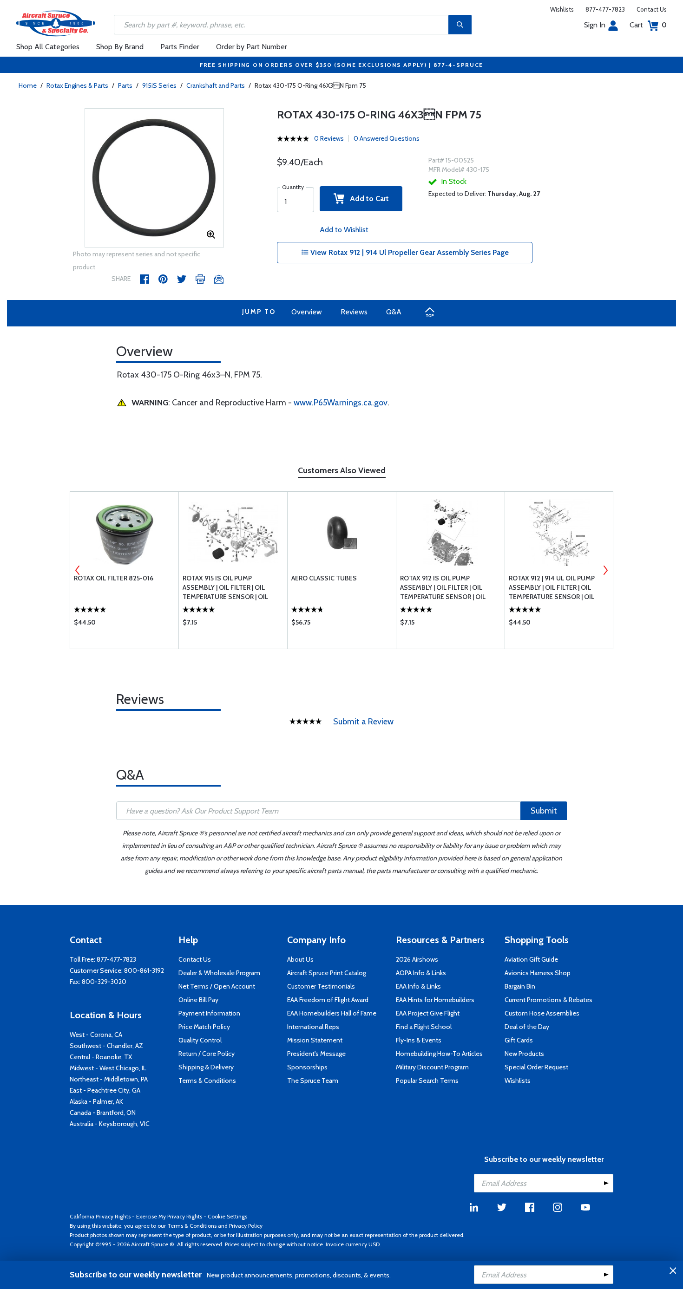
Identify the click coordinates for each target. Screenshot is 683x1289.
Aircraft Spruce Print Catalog (326, 973)
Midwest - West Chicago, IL (108, 1068)
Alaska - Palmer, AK (96, 1101)
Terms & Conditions (207, 1080)
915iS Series (159, 85)
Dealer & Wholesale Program (219, 973)
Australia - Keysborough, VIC (110, 1124)
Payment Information (209, 1013)
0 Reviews (329, 138)
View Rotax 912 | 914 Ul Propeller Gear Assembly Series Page (409, 252)
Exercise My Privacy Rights (169, 1216)
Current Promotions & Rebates (548, 1000)
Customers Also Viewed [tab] (342, 470)
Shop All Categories (47, 46)
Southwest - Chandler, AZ (106, 1046)
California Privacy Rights (100, 1216)
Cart (648, 24)
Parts (125, 85)
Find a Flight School (424, 1026)
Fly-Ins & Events (418, 1040)
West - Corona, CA (96, 1034)
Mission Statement (314, 1040)
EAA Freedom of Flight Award (327, 1000)
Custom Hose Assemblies (542, 1013)
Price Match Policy (204, 1026)
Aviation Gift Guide (531, 959)
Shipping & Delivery (206, 1067)
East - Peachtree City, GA (105, 1090)
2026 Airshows (417, 959)
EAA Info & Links (418, 986)
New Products (524, 1053)
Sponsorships (307, 1067)
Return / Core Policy (206, 1053)
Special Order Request (536, 1067)
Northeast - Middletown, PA (109, 1079)
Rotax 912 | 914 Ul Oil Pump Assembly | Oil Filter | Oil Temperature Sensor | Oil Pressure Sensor (552, 587)
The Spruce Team (312, 1080)
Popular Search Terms (427, 1080)
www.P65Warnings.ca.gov (340, 402)
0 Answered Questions (387, 138)
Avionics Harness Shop (538, 973)
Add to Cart (366, 198)
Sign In (594, 24)
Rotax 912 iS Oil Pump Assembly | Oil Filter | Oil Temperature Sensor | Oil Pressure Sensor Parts (443, 587)
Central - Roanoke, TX (101, 1057)
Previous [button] (77, 570)
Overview (306, 311)
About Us (300, 959)
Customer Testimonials (321, 986)
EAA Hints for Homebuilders (435, 1000)
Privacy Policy (246, 1225)
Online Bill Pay (198, 1000)
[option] (154, 178)
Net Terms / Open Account (216, 986)
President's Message (316, 1053)
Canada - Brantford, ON (103, 1112)
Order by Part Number (251, 46)
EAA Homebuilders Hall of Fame (331, 1013)
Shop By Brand (120, 46)
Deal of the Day (527, 1026)
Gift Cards (519, 1040)
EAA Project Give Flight (428, 1013)
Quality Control (200, 1040)
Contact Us (652, 9)
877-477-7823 (605, 9)
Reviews (354, 311)
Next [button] (605, 570)
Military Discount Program (432, 1067)
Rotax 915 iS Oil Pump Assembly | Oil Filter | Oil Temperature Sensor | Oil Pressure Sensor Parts (225, 587)
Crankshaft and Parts (215, 85)
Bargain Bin (520, 986)
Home (28, 85)
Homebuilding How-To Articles (439, 1053)
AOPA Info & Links (421, 973)
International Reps (313, 1026)
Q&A (393, 311)
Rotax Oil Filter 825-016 (113, 578)
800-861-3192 (144, 970)
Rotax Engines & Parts (77, 85)
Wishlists (562, 9)
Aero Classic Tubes (324, 578)
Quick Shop (124, 624)
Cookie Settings (227, 1216)
